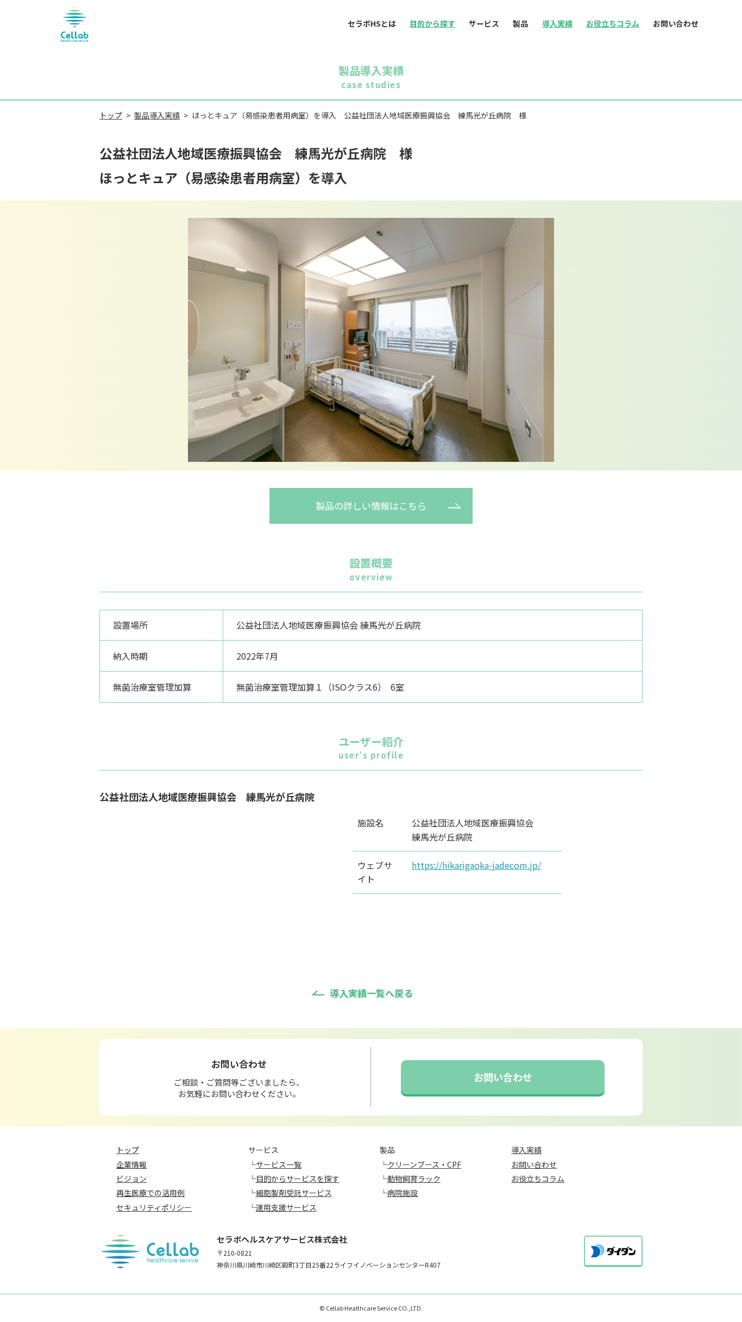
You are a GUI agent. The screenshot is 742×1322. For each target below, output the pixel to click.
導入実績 (557, 23)
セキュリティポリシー (154, 1207)
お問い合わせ (676, 23)
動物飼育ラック (414, 1178)
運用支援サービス (286, 1207)
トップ (110, 115)
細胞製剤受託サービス (294, 1192)
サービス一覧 (278, 1164)
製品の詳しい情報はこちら (371, 505)
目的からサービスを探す (297, 1178)
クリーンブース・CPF (424, 1164)
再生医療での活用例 (150, 1192)
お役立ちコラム (612, 23)
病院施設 (402, 1192)
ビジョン (131, 1178)
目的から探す (432, 23)
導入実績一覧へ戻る (371, 993)
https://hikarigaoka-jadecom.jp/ (476, 865)
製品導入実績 (157, 115)
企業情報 (131, 1164)
